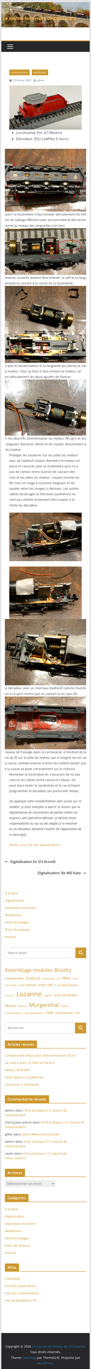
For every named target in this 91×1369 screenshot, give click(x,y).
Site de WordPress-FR (20, 1300)
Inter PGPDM (27, 985)
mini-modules (65, 995)
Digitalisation (19, 72)
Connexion (13, 1278)
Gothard (33, 978)
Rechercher (81, 952)
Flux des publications (20, 1286)
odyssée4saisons (34, 1013)
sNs (77, 1013)
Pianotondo (64, 1012)
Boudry (63, 969)
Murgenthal (44, 1004)
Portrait (10, 937)
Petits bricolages (17, 922)
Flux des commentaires (22, 1293)
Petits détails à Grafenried (24, 1077)
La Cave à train (66, 985)
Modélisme (40, 72)
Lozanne (29, 993)
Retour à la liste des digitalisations (34, 845)
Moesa (10, 1005)
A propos (11, 893)
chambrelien (14, 978)
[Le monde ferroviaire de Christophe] (45, 5)
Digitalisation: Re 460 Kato (59, 872)
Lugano (48, 995)
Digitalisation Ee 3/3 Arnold (32, 861)
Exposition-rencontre (20, 908)
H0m (66, 978)
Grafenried (48, 978)
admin (41, 80)
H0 (58, 978)
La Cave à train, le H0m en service (30, 1063)
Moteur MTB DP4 (17, 1070)
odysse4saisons (14, 1013)
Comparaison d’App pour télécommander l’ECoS (40, 1055)
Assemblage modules (28, 970)
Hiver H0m (11, 985)
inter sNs (45, 984)
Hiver (75, 978)
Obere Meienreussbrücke (40, 1134)
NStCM (64, 1006)
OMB (49, 1012)
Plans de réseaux (17, 929)
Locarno (9, 995)
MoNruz (22, 1006)
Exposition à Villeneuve (22, 1084)
